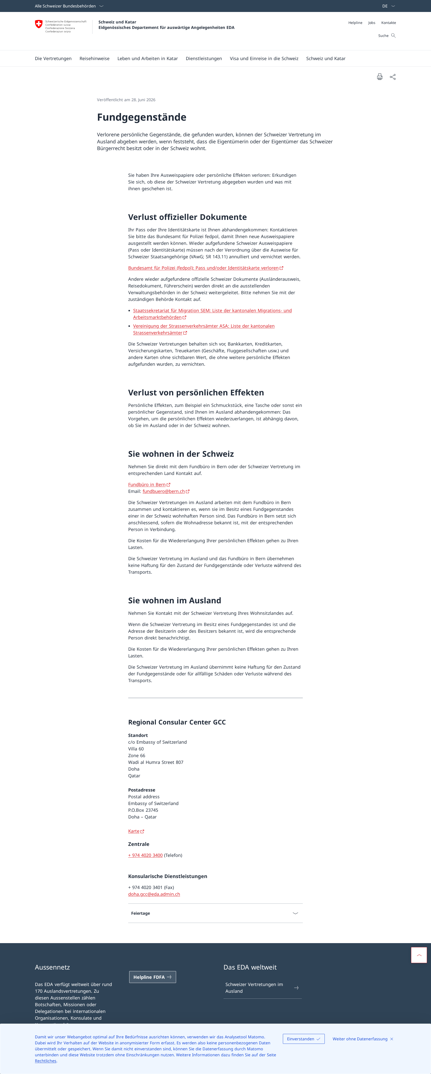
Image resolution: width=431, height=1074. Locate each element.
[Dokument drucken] (379, 77)
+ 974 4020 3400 (145, 855)
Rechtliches (45, 1061)
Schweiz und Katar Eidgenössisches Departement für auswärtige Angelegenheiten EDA (166, 24)
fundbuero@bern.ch (164, 491)
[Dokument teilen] (392, 77)
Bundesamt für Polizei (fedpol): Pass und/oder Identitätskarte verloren (203, 268)
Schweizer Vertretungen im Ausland (254, 987)
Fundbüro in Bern (147, 484)
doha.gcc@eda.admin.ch (154, 894)
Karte (133, 831)
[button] (53, 58)
